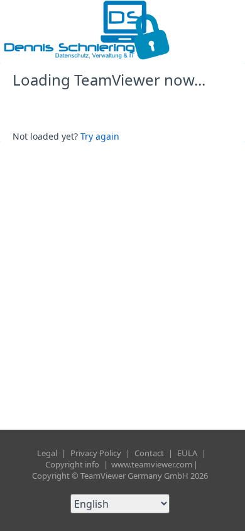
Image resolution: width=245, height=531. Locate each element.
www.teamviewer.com (151, 464)
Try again (99, 136)
